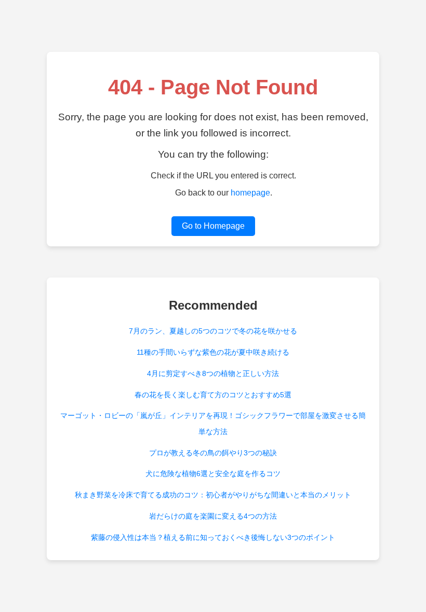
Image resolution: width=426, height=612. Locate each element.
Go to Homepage (213, 225)
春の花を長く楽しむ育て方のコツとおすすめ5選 (213, 395)
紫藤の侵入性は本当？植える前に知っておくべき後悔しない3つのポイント (213, 537)
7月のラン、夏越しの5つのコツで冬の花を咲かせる (213, 331)
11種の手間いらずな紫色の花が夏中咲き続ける (213, 352)
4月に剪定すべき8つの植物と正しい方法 (213, 373)
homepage (250, 192)
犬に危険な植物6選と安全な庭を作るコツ (213, 473)
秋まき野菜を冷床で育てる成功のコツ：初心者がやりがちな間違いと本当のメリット (213, 495)
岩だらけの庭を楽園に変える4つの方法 (213, 516)
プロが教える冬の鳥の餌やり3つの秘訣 (213, 453)
